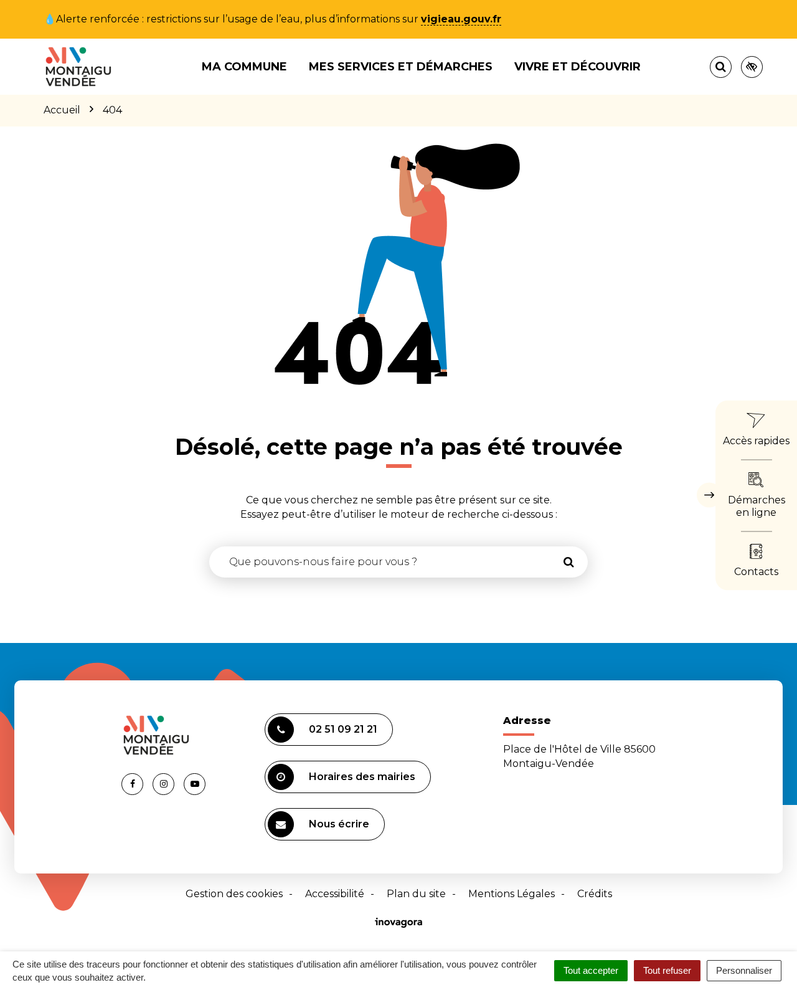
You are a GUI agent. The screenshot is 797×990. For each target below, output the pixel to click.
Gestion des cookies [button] (234, 894)
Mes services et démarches (401, 67)
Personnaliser (744, 970)
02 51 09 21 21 (343, 729)
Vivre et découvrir (577, 67)
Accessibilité (334, 894)
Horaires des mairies (362, 777)
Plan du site (416, 894)
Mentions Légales (511, 894)
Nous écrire (339, 824)
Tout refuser (667, 970)
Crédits (594, 894)
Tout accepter (591, 970)
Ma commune (244, 67)
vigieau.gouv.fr (461, 19)
